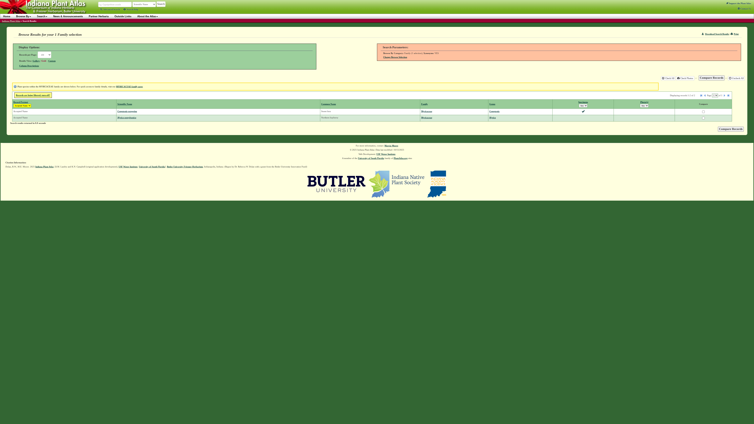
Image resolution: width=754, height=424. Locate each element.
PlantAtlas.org (401, 158)
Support (739, 3)
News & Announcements (68, 16)
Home (6, 16)
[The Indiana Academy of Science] (436, 184)
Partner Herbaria (99, 16)
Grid (43, 61)
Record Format (20, 102)
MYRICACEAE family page (129, 86)
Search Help (132, 9)
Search (41, 16)
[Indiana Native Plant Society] (397, 184)
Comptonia (494, 111)
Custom (52, 61)
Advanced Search (111, 9)
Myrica (492, 117)
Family (424, 104)
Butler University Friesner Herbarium (185, 166)
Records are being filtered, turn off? (33, 95)
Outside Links (122, 16)
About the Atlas (146, 16)
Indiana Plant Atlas (11, 21)
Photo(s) (644, 102)
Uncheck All (737, 78)
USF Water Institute (385, 154)
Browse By (22, 16)
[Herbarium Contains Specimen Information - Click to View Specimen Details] (583, 112)
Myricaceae (426, 111)
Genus (492, 104)
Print (736, 34)
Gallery (36, 61)
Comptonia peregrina (127, 111)
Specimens (583, 102)
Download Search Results (717, 34)
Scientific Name (124, 104)
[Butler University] (336, 184)
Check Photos (686, 78)
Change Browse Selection (395, 57)
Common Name (328, 104)
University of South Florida (371, 158)
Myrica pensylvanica (126, 117)
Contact (745, 8)
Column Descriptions (29, 66)
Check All (669, 78)
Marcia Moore (391, 145)
